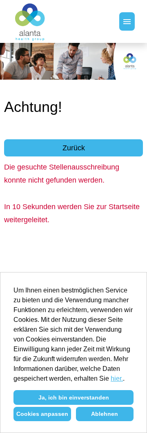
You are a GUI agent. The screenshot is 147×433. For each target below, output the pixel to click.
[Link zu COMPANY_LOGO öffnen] (30, 21)
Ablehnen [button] (104, 414)
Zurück (73, 148)
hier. (117, 378)
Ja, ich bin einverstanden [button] (73, 397)
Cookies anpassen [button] (42, 414)
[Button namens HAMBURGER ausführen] (127, 21)
